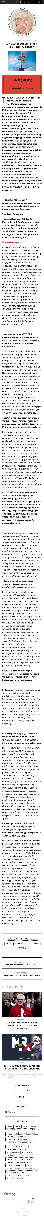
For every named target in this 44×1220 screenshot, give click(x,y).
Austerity (9, 1127)
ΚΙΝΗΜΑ (29, 1156)
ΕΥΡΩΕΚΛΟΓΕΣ (11, 1149)
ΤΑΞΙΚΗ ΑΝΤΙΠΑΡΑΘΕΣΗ (14, 1176)
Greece (9, 1130)
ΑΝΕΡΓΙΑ (22, 1133)
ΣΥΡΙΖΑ (22, 948)
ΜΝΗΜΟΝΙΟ (20, 1166)
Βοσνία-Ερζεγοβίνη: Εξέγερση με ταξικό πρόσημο (22, 974)
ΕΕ (13, 1146)
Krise (27, 1130)
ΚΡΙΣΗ (8, 943)
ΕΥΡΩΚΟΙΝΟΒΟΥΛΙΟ (13, 1153)
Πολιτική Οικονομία (13, 1172)
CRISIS (25, 1127)
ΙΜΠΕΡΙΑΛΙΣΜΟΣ (27, 1153)
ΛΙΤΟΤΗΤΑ (34, 943)
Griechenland (18, 1130)
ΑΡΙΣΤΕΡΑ (12, 938)
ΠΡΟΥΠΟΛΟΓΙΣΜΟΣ (29, 1169)
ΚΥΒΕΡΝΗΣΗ (20, 943)
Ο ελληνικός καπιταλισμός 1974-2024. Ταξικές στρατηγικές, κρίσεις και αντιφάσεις (22, 1025)
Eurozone (33, 1127)
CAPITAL (17, 1127)
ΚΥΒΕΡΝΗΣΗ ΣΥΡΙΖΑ (23, 1162)
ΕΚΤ (26, 1146)
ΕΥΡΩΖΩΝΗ (22, 1149)
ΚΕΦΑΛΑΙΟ (21, 1156)
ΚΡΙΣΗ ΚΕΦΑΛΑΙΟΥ (27, 1159)
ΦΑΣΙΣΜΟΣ (10, 1179)
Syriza (9, 1133)
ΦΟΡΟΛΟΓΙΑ (21, 1179)
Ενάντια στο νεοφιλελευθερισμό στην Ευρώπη (22, 963)
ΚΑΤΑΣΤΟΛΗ (11, 1156)
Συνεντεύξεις (13, 40)
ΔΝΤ (8, 1146)
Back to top (21, 1215)
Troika (15, 1133)
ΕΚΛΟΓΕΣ (19, 1146)
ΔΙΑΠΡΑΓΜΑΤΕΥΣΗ (26, 1143)
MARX (33, 1130)
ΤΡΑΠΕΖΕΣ (28, 1176)
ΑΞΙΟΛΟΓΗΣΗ (32, 1133)
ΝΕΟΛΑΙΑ (29, 1166)
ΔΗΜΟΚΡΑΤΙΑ (11, 1140)
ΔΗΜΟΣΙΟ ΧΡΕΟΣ (29, 938)
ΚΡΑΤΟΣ (9, 1159)
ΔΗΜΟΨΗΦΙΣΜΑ (12, 1143)
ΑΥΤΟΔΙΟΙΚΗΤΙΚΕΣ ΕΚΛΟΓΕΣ (25, 1136)
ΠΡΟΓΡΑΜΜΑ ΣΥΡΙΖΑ (13, 1169)
